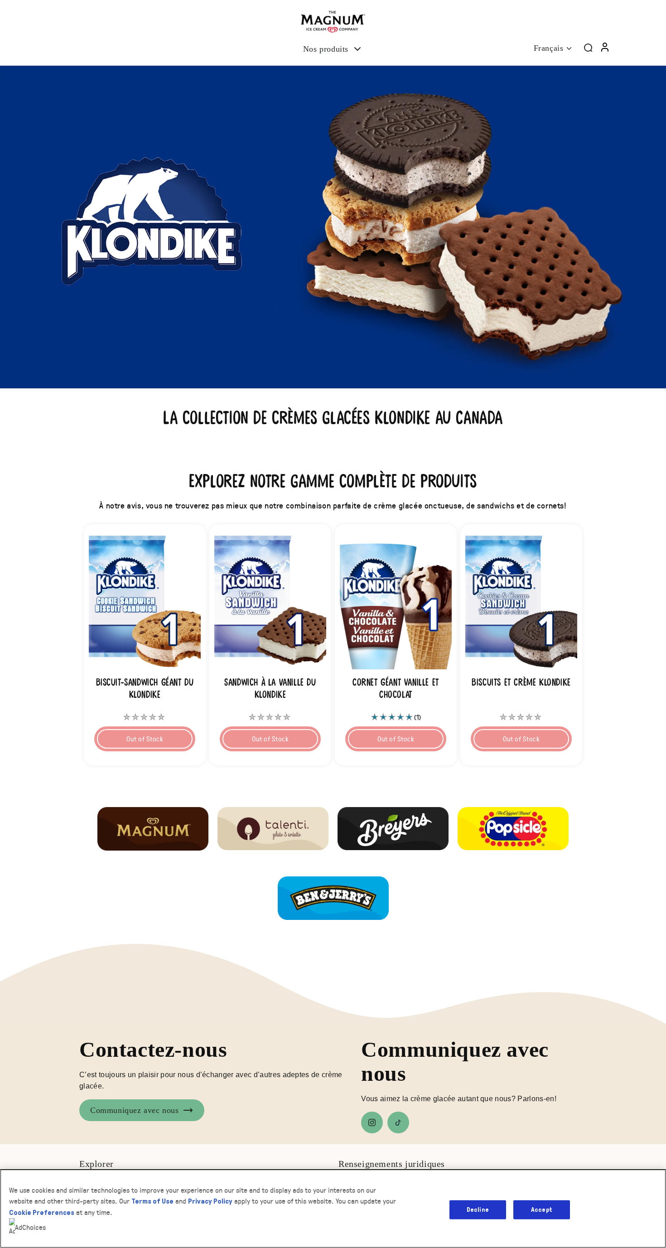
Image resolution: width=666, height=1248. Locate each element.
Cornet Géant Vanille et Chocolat (395, 688)
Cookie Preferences (41, 1212)
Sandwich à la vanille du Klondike (270, 688)
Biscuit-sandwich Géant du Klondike (145, 688)
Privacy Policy (210, 1201)
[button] (333, 49)
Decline (478, 1209)
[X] (398, 1122)
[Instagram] (372, 1122)
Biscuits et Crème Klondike (521, 682)
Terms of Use (152, 1201)
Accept (541, 1209)
